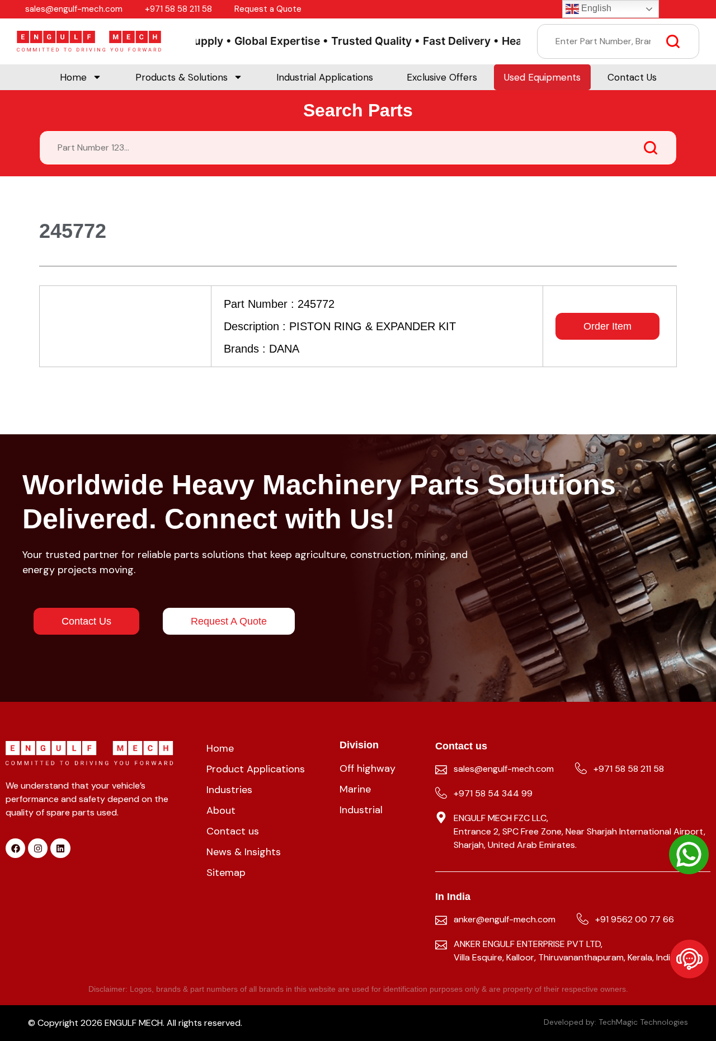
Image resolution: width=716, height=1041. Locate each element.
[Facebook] (15, 848)
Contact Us (632, 77)
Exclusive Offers (442, 77)
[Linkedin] (60, 848)
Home (73, 77)
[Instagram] (38, 848)
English (595, 8)
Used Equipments (542, 77)
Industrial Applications (324, 77)
